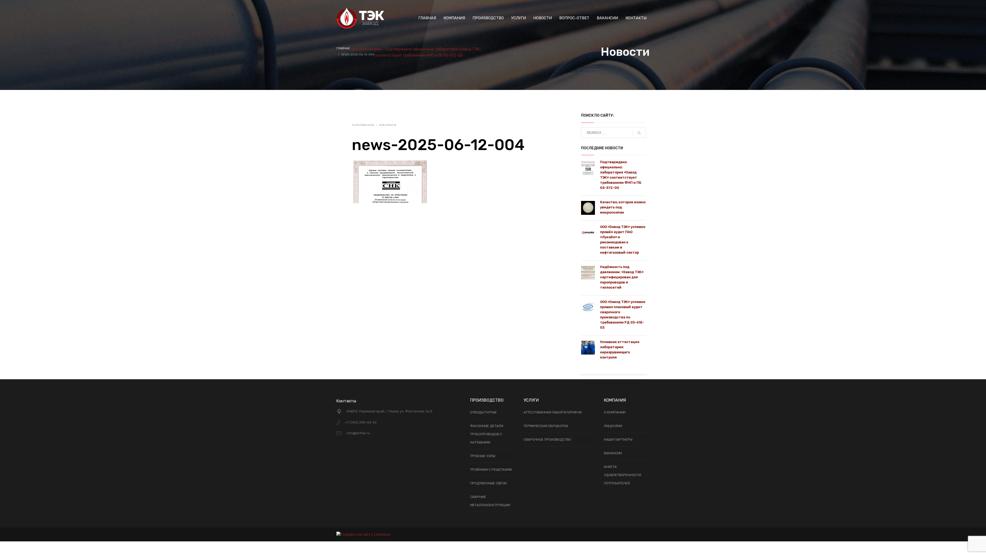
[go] (639, 132)
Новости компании (365, 49)
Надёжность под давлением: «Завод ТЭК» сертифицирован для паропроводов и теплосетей (621, 277)
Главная (342, 48)
